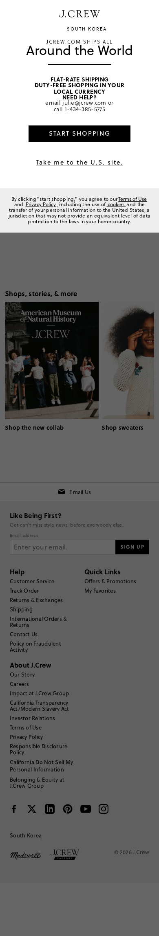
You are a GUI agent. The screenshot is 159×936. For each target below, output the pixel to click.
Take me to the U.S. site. (79, 162)
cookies (116, 204)
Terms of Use (132, 199)
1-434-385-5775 (85, 109)
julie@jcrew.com (84, 102)
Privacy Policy (41, 204)
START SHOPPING (79, 133)
